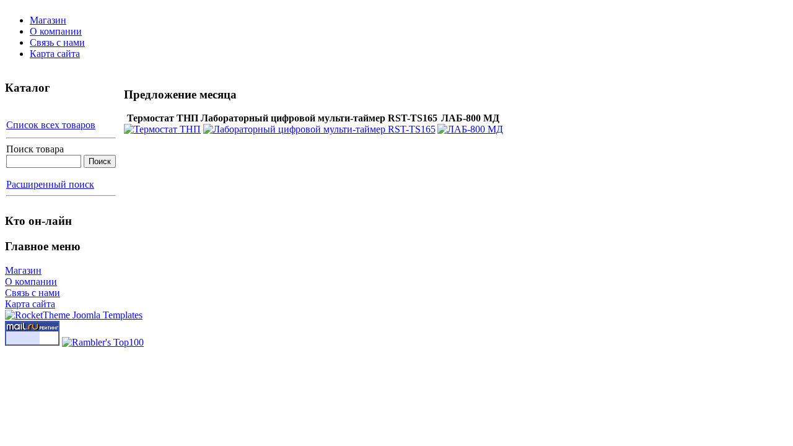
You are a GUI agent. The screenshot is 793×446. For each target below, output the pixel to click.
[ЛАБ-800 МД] (470, 129)
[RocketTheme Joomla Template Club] (73, 315)
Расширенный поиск (50, 184)
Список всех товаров (50, 125)
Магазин (48, 20)
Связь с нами (57, 42)
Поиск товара (35, 149)
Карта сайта (55, 53)
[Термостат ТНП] (162, 129)
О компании (56, 31)
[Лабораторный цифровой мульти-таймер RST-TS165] (319, 129)
